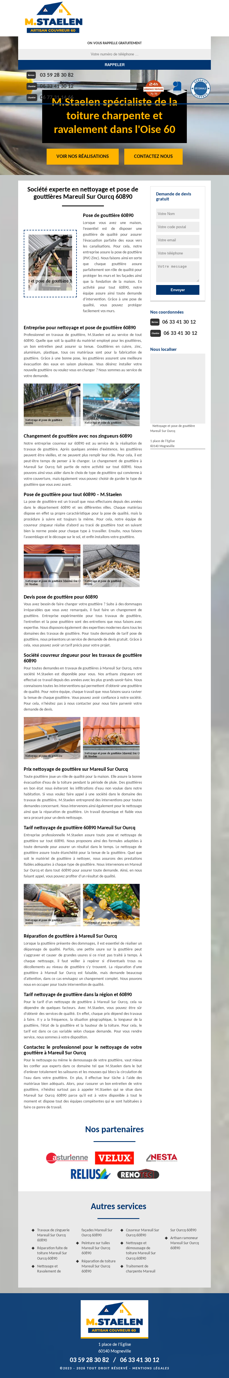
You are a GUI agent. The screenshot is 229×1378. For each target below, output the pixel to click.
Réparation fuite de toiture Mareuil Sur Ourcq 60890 (52, 1253)
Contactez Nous (153, 156)
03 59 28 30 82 (56, 75)
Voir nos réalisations (82, 156)
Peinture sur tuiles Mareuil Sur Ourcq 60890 (96, 1248)
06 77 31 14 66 (56, 98)
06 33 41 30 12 (56, 86)
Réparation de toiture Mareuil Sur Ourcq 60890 (99, 1266)
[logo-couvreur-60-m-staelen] (53, 18)
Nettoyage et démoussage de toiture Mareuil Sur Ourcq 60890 (141, 1251)
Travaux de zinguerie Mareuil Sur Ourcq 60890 (53, 1235)
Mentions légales (151, 1368)
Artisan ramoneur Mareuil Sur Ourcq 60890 (184, 1243)
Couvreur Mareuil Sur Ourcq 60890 (142, 1232)
